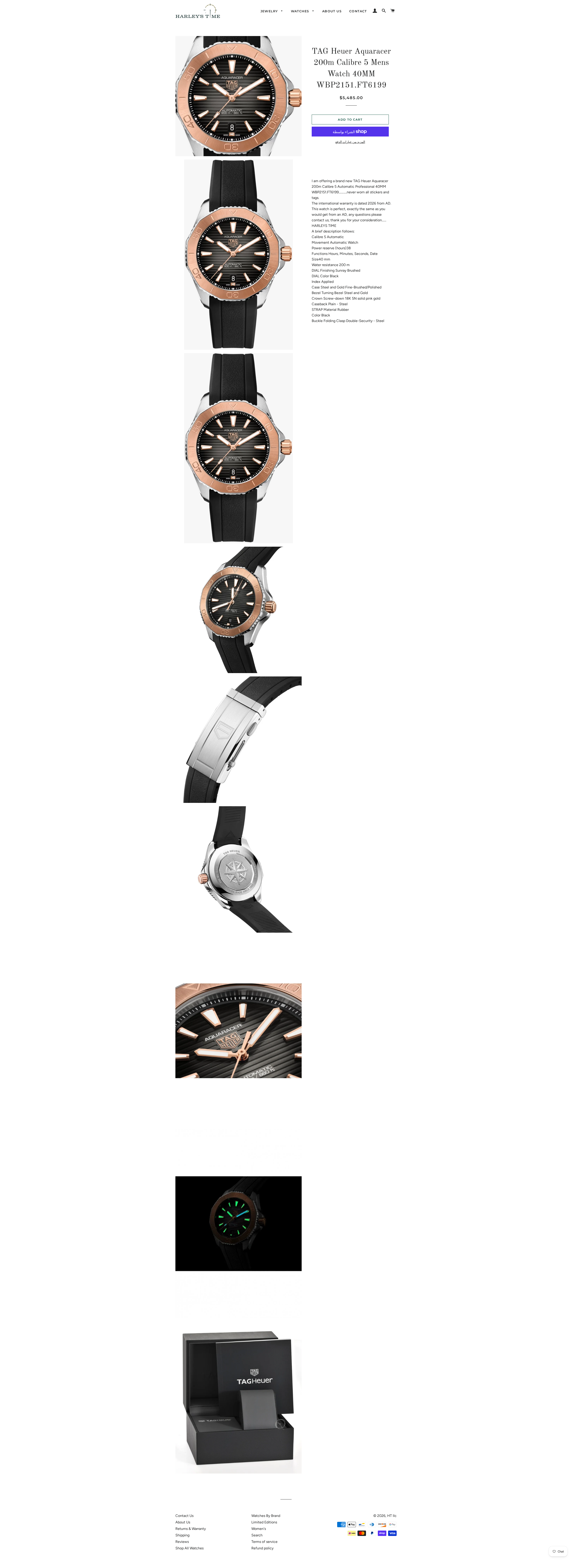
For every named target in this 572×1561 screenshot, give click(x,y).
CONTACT (358, 11)
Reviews (182, 1542)
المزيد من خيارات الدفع (350, 142)
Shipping (182, 1535)
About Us (182, 1522)
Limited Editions (264, 1522)
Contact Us (184, 1516)
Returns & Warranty (190, 1529)
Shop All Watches (189, 1548)
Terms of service (264, 1542)
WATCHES (300, 11)
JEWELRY (270, 11)
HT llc (392, 1516)
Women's (258, 1529)
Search (257, 1535)
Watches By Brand (265, 1516)
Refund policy (262, 1548)
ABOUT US (332, 11)
